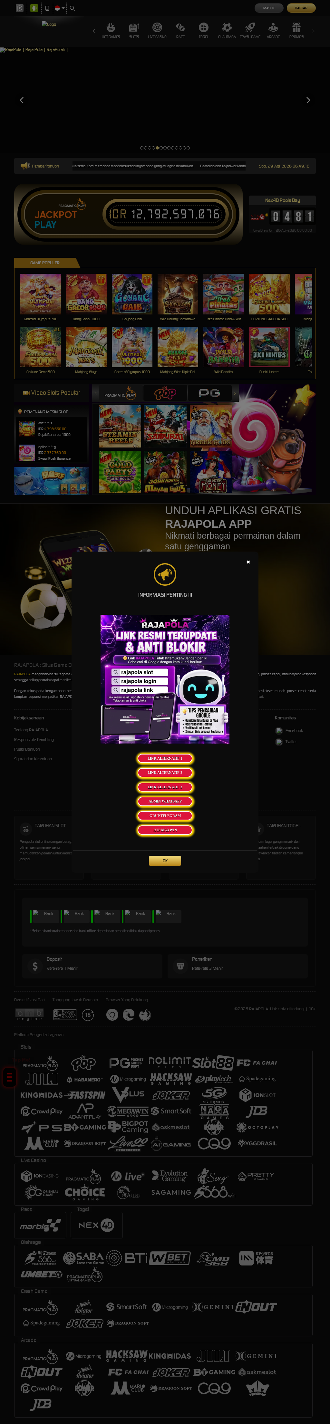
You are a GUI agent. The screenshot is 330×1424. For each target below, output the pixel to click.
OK (165, 860)
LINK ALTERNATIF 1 (165, 758)
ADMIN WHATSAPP (165, 801)
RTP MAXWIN (165, 830)
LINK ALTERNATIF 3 (165, 787)
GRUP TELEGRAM (165, 816)
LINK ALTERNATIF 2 (165, 773)
